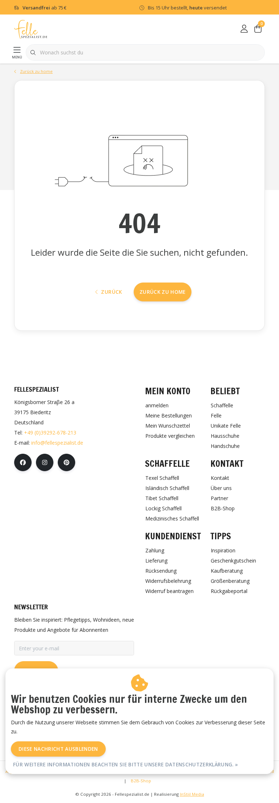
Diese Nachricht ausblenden (58, 748)
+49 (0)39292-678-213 (50, 432)
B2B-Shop (141, 780)
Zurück (111, 291)
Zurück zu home (163, 291)
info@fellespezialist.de (57, 442)
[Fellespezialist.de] (30, 28)
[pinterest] (66, 462)
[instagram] (44, 462)
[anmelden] (244, 29)
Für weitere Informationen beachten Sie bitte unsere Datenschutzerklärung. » (125, 764)
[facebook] (23, 462)
